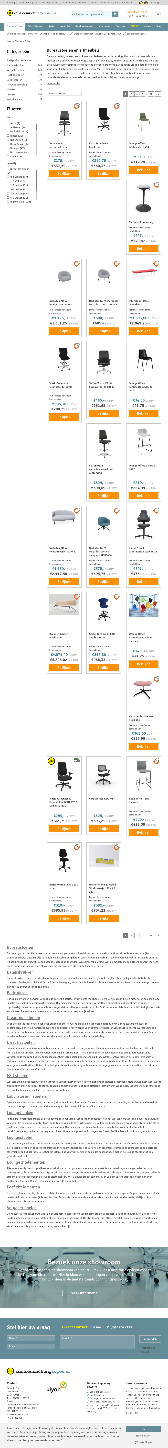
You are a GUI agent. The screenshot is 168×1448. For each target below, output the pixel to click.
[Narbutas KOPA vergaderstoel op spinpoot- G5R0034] (104, 523)
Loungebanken (20, 1112)
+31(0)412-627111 (137, 15)
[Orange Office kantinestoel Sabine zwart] (144, 358)
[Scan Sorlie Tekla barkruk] (144, 775)
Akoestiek (65, 26)
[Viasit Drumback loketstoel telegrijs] (64, 358)
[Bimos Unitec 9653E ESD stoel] (64, 860)
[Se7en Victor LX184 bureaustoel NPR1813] (104, 360)
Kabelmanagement (84, 26)
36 (151, 94)
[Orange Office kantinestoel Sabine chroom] (144, 605)
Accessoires (104, 26)
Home (10, 3)
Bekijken (64, 173)
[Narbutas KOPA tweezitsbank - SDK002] (64, 516)
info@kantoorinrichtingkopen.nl (23, 1404)
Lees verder (53, 83)
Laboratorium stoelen (26, 1096)
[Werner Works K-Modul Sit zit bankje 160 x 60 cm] (104, 856)
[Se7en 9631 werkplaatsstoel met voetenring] (104, 442)
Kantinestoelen (24, 75)
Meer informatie (84, 1293)
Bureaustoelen (24, 65)
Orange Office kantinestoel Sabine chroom (140, 637)
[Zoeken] (115, 14)
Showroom (106, 3)
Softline (100, 60)
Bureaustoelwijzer (124, 3)
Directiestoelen (21, 1042)
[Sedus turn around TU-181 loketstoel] (104, 609)
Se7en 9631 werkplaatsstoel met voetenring (101, 469)
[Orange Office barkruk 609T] (144, 441)
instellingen (145, 1442)
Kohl (116, 60)
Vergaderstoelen (24, 70)
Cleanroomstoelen (23, 1017)
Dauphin (64, 60)
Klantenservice (23, 3)
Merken (82, 3)
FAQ (36, 3)
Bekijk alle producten (19, 60)
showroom (32, 34)
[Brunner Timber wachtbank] (64, 604)
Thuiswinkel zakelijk (146, 2)
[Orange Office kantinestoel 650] (144, 119)
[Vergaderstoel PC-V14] (104, 774)
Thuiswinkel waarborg (141, 2)
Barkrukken (17, 992)
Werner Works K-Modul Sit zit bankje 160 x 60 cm (102, 888)
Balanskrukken (20, 972)
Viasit (109, 60)
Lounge (24, 94)
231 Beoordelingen (135, 34)
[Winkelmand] (158, 13)
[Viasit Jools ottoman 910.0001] (144, 689)
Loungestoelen (20, 1137)
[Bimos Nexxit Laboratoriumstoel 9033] (144, 524)
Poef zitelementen (23, 1187)
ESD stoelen (17, 1075)
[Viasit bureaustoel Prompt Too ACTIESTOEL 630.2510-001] (64, 775)
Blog (158, 26)
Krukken (24, 89)
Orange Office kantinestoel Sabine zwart (140, 387)
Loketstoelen (24, 80)
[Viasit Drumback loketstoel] (104, 119)
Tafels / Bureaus (35, 26)
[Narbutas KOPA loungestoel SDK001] (64, 276)
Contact (94, 3)
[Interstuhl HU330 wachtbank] (144, 273)
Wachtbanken (24, 99)
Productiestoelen (24, 84)
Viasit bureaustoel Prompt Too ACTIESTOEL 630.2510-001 (63, 802)
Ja (144, 1429)
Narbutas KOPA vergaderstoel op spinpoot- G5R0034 (100, 551)
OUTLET (135, 26)
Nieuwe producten (50, 3)
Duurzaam (121, 26)
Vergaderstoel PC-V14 (102, 798)
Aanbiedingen (69, 3)
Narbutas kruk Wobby (141, 222)
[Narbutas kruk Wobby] (144, 199)
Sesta (91, 60)
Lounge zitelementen (26, 1162)
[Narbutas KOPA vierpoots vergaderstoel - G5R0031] (104, 276)
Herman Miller (79, 60)
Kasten (51, 26)
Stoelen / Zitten (14, 26)
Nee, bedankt (143, 1435)
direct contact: (137, 12)
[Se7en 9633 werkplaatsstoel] (64, 120)
